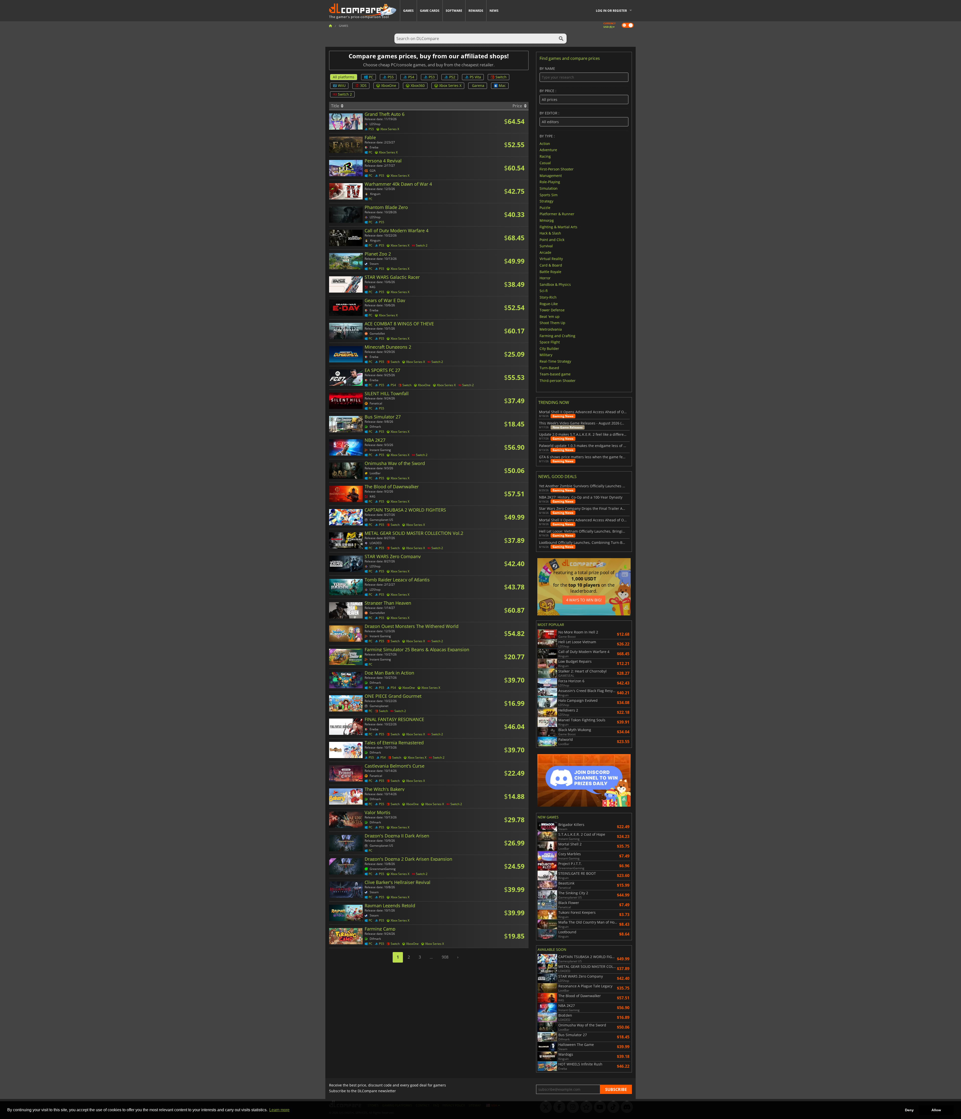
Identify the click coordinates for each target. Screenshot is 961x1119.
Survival (546, 246)
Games (408, 11)
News (494, 11)
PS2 (452, 77)
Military (546, 354)
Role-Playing (550, 181)
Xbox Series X (450, 85)
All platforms (343, 77)
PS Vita (475, 77)
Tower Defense (552, 310)
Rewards (475, 11)
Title (335, 106)
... (431, 957)
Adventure (548, 149)
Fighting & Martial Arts (558, 226)
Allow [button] (936, 1110)
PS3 (432, 77)
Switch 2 (345, 94)
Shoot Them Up (552, 322)
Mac (502, 85)
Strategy (546, 201)
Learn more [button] (279, 1110)
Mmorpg (547, 220)
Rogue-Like (549, 303)
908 (445, 957)
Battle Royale (550, 271)
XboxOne (388, 85)
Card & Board (551, 265)
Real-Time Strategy (555, 361)
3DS (363, 85)
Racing (545, 156)
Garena (478, 85)
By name (547, 69)
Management (551, 175)
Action (545, 143)
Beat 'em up (550, 316)
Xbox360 (418, 85)
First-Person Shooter (557, 169)
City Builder (549, 348)
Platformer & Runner (557, 213)
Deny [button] (909, 1110)
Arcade (545, 252)
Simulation (549, 188)
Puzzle (545, 207)
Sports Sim (549, 194)
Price (518, 106)
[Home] (330, 26)
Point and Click (552, 239)
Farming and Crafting (557, 335)
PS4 (411, 77)
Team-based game (555, 374)
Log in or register (611, 11)
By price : (548, 91)
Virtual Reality (551, 258)
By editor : (549, 113)
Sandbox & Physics (555, 284)
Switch (501, 77)
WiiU (342, 85)
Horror (545, 278)
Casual (545, 162)
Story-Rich (548, 297)
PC (371, 77)
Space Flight (550, 342)
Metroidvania (551, 329)
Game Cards (429, 11)
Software (454, 11)
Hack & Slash (550, 233)
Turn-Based (549, 367)
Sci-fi (544, 290)
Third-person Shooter (558, 380)
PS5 (391, 77)
